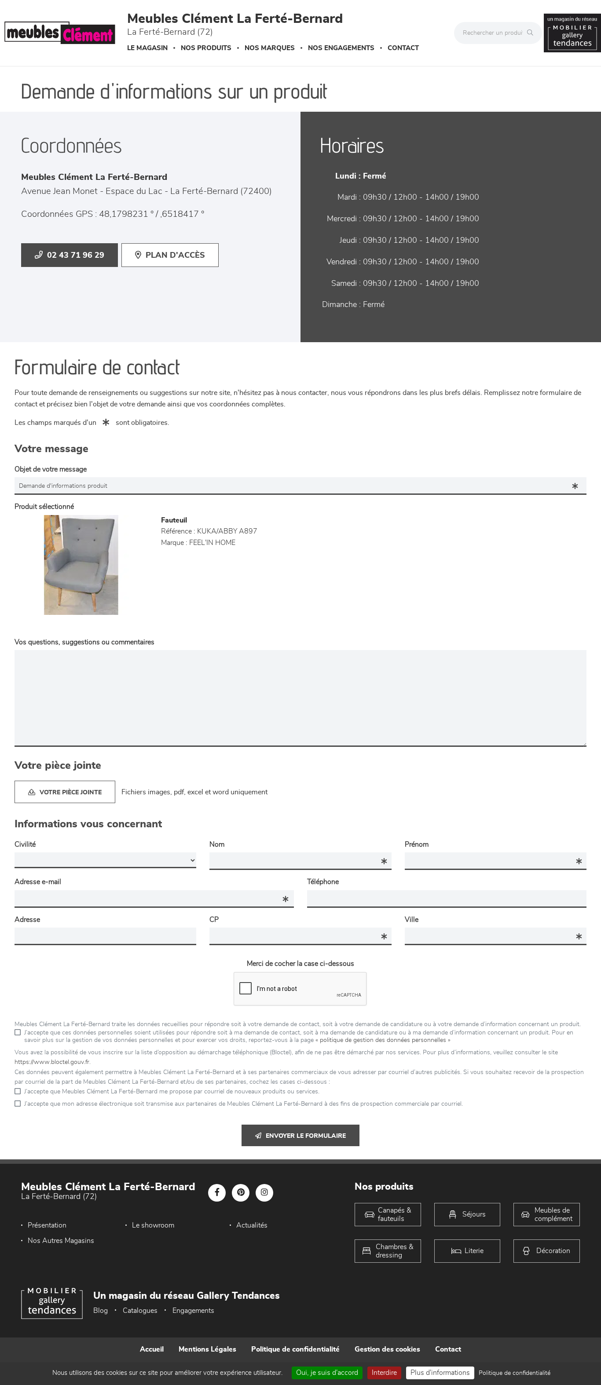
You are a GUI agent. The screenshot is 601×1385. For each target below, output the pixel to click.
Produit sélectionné (44, 506)
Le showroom (153, 1225)
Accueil (152, 1349)
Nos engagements (341, 48)
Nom (216, 844)
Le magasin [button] (147, 48)
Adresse (27, 919)
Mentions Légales (207, 1349)
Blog (100, 1310)
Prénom (417, 844)
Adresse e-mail (38, 881)
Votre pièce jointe (71, 792)
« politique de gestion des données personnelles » (383, 1040)
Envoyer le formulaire (306, 1136)
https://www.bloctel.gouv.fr (52, 1062)
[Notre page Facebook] (217, 1193)
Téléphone (323, 881)
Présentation (47, 1225)
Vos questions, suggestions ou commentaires (84, 642)
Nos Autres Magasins (61, 1240)
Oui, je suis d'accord (327, 1372)
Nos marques (270, 48)
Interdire (384, 1372)
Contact (403, 48)
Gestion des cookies (387, 1349)
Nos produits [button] (206, 48)
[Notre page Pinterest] (240, 1193)
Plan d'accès (175, 255)
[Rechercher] (532, 33)
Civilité (25, 844)
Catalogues (140, 1310)
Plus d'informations (440, 1372)
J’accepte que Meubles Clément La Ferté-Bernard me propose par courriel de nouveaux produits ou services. (171, 1092)
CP (214, 919)
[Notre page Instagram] (264, 1193)
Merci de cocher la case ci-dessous (300, 963)
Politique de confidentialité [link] (514, 1373)
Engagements (193, 1310)
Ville (411, 919)
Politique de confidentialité (295, 1349)
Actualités (252, 1225)
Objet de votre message (51, 469)
